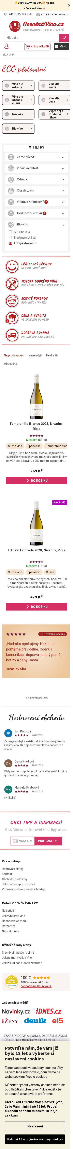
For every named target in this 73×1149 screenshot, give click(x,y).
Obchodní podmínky (14, 879)
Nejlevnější (35, 355)
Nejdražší (52, 355)
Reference (9, 926)
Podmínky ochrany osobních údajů (24, 889)
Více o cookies (36, 1077)
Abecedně (10, 363)
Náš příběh (8, 910)
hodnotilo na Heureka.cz (36, 986)
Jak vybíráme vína (13, 916)
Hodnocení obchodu (37, 717)
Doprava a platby (13, 868)
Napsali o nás (10, 931)
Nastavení (35, 1126)
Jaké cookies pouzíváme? (18, 884)
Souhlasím (35, 1139)
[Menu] (61, 46)
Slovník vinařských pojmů (18, 952)
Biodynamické (24, 237)
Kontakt (7, 874)
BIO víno (21, 232)
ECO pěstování (25, 243)
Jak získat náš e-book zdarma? (22, 963)
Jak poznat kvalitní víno (17, 957)
